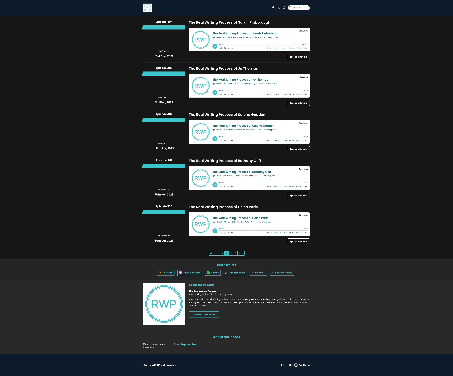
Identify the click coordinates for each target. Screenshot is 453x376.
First (212, 253)
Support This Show (204, 314)
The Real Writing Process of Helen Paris (223, 206)
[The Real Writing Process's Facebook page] (273, 8)
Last (241, 253)
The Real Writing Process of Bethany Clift (225, 160)
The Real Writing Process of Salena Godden (227, 114)
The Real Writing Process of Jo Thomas (223, 68)
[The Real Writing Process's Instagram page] (282, 8)
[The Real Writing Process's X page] (277, 8)
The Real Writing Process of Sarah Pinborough (229, 22)
